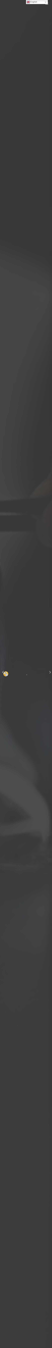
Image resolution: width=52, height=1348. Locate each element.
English (33, 2)
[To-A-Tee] (6, 676)
